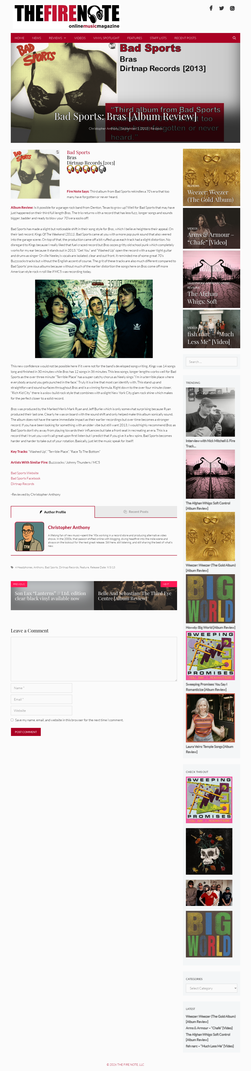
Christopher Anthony (69, 527)
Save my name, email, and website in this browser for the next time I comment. (69, 720)
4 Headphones (23, 567)
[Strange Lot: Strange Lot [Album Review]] (209, 872)
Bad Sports (51, 567)
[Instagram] (232, 8)
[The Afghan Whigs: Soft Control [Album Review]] (211, 305)
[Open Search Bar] (234, 38)
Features (134, 38)
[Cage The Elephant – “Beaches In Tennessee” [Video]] (209, 903)
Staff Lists (158, 38)
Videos (79, 38)
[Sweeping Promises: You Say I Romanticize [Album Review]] (209, 820)
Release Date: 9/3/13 (102, 567)
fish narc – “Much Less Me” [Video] (210, 1046)
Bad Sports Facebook (25, 478)
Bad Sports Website (25, 473)
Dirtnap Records (22, 484)
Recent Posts (185, 38)
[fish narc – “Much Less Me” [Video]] (211, 346)
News (36, 38)
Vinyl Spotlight (106, 38)
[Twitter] (221, 8)
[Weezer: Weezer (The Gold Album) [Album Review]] (211, 203)
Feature (84, 567)
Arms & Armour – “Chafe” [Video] (209, 1028)
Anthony (39, 567)
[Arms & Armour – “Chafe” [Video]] (211, 246)
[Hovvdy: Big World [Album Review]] (209, 955)
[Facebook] (211, 8)
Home (19, 38)
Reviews (55, 38)
